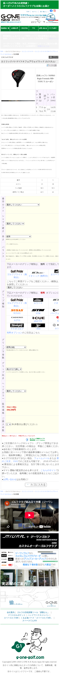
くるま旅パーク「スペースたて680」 (37, 618)
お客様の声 (14, 28)
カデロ (17, 320)
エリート (38, 303)
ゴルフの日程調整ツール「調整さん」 (33, 612)
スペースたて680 (11, 618)
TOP (28, 11)
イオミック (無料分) (38, 276)
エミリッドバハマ (27, 51)
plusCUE (38, 321)
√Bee (38, 328)
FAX (15, 461)
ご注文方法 (24, 28)
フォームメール (41, 458)
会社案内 (11, 612)
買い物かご (43, 11)
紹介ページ (54, 38)
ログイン (35, 11)
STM (38, 313)
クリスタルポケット (16, 615)
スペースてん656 (29, 621)
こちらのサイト (48, 470)
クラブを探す (52, 28)
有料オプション (14, 332)
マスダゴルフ (17, 328)
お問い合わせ (43, 28)
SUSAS (16, 313)
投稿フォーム (43, 46)
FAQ (33, 28)
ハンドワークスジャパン (38, 615)
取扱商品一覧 (5, 28)
